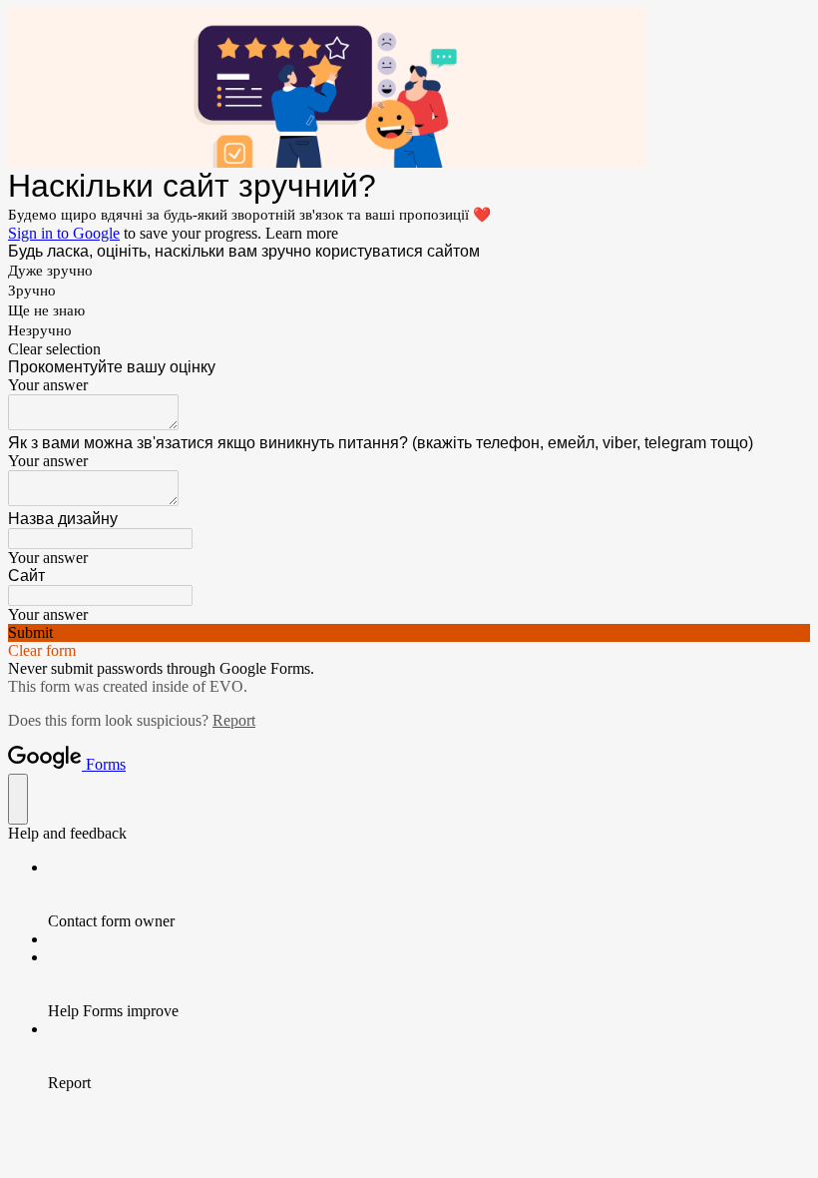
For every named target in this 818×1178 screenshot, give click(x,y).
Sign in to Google (64, 233)
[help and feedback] (18, 799)
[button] (409, 349)
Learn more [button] (301, 233)
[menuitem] (429, 894)
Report (233, 720)
